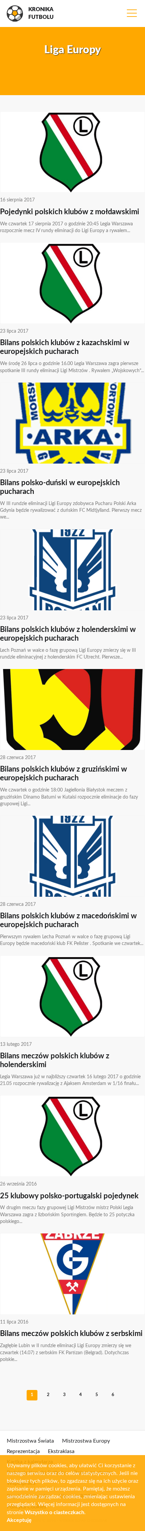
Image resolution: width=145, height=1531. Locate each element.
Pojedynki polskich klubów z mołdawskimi (69, 212)
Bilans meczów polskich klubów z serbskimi (71, 1333)
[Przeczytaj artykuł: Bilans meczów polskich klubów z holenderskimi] (72, 996)
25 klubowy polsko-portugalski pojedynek (69, 1196)
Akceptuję (19, 1520)
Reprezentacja (23, 1451)
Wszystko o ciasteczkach (54, 1512)
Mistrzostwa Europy (86, 1441)
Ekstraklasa (61, 1451)
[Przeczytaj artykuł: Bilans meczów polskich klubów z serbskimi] (72, 1274)
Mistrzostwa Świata (30, 1441)
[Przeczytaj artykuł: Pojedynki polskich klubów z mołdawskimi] (72, 152)
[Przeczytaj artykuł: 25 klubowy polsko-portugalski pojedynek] (72, 1136)
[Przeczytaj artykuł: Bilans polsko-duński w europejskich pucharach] (72, 423)
